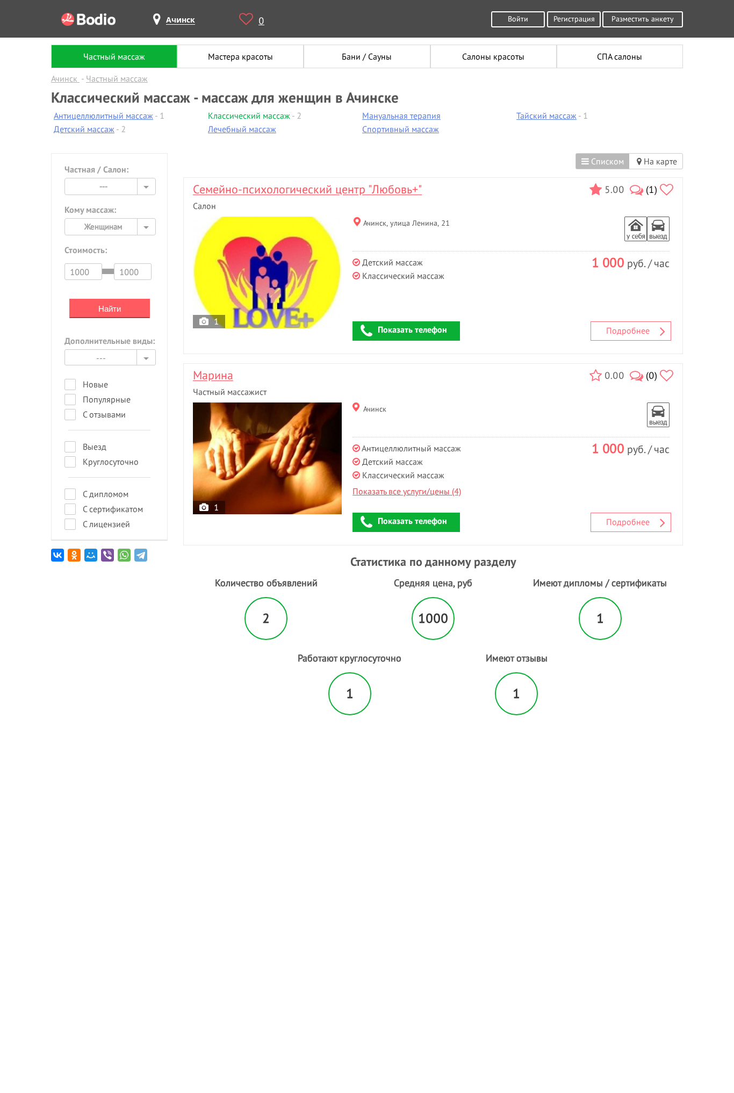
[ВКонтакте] (58, 559)
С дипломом (105, 493)
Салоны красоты (493, 56)
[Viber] (108, 559)
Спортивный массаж (400, 129)
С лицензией (106, 524)
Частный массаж (114, 56)
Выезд (94, 446)
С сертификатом (113, 509)
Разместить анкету (642, 18)
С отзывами (104, 414)
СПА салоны (619, 56)
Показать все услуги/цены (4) (406, 491)
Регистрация (574, 18)
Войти (518, 18)
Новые (95, 384)
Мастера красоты (240, 56)
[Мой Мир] (91, 559)
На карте (659, 161)
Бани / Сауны (367, 56)
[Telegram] (141, 559)
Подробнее (628, 330)
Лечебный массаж (242, 129)
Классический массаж (249, 115)
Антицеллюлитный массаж (103, 115)
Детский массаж (84, 129)
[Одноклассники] (75, 559)
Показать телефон (412, 329)
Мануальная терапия (401, 115)
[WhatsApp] (125, 559)
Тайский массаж (546, 115)
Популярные (107, 399)
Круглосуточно (111, 461)
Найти (109, 308)
